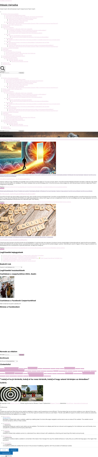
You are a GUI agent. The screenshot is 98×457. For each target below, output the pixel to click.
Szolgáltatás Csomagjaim (10, 57)
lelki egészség (50, 371)
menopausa (80, 371)
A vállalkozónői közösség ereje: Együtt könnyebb (17, 259)
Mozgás (8, 34)
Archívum (3, 361)
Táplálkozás (9, 38)
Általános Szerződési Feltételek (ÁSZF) (14, 56)
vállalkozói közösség (77, 373)
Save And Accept (6, 453)
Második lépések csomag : (16, 60)
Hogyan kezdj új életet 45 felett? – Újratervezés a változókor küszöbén (23, 255)
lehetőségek (43, 371)
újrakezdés (36, 375)
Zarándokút (2, 376)
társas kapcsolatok (61, 373)
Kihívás (82, 368)
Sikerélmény (43, 237)
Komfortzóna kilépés (74, 191)
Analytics (6, 430)
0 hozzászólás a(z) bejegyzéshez (41, 187)
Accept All (13, 450)
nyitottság (2, 373)
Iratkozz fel (6, 63)
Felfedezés (70, 174)
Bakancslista (21, 174)
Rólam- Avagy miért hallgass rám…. (13, 25)
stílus (45, 373)
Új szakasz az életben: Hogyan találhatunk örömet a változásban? (27, 30)
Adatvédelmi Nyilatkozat (81, 403)
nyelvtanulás (93, 371)
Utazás (69, 373)
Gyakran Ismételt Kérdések (11, 48)
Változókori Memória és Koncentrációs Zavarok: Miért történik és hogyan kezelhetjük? (33, 23)
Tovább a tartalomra (6, 0)
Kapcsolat (5, 49)
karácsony (77, 368)
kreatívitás (34, 371)
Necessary (7, 416)
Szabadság (50, 237)
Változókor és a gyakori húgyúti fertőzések (21, 19)
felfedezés (53, 368)
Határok (86, 174)
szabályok (49, 373)
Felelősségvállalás (62, 174)
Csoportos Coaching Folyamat (14, 54)
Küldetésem (6, 26)
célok (32, 368)
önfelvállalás (20, 376)
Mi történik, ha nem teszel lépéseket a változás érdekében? (20, 257)
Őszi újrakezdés (47, 376)
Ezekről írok (3, 267)
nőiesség (19, 373)
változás (88, 373)
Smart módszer (36, 373)
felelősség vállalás (46, 368)
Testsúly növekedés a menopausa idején (20, 35)
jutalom (62, 368)
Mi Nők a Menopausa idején (11, 14)
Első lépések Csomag (12, 58)
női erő (9, 373)
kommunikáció (28, 371)
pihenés (25, 373)
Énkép (7, 376)
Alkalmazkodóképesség (7, 174)
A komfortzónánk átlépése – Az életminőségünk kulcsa (15, 179)
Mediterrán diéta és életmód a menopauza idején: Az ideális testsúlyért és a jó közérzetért (34, 39)
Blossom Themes (55, 403)
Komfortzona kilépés (10, 176)
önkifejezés (25, 376)
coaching (31, 174)
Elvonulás (37, 174)
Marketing (7, 423)
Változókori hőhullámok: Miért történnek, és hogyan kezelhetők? (24, 16)
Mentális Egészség (11, 44)
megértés (75, 371)
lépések (55, 371)
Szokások (54, 373)
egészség (40, 368)
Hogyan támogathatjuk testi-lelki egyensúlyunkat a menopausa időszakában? (31, 45)
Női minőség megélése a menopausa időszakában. (23, 31)
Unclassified (7, 443)
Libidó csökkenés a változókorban (18, 20)
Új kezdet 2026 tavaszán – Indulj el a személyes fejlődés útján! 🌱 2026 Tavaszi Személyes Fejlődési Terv (32, 258)
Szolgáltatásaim (7, 50)
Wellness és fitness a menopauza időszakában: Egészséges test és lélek (29, 42)
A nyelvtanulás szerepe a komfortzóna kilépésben (13, 240)
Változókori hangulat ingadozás (15, 22)
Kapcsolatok (64, 191)
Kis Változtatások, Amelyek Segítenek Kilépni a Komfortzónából (17, 194)
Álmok (16, 174)
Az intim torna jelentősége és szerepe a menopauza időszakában (30, 37)
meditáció (70, 371)
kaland (69, 368)
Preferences (7, 436)
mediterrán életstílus (63, 371)
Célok (27, 174)
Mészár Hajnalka (9, 5)
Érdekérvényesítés (45, 174)
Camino (25, 368)
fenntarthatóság (78, 174)
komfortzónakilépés (12, 370)
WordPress (70, 403)
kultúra (39, 371)
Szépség (8, 41)
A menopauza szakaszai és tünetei (15, 15)
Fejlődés (54, 174)
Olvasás (2, 188)
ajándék (2, 368)
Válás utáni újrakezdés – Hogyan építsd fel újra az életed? (19, 261)
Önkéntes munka (13, 376)
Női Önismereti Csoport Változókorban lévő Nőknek (20, 53)
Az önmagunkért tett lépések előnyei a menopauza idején (25, 33)
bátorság (21, 368)
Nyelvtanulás (35, 237)
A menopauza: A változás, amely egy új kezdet (19, 29)
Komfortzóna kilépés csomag (19, 61)
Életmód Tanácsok (8, 27)
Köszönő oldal (7, 64)
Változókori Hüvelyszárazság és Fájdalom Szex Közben (21, 18)
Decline (4, 450)
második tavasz (87, 371)
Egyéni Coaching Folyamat (13, 52)
